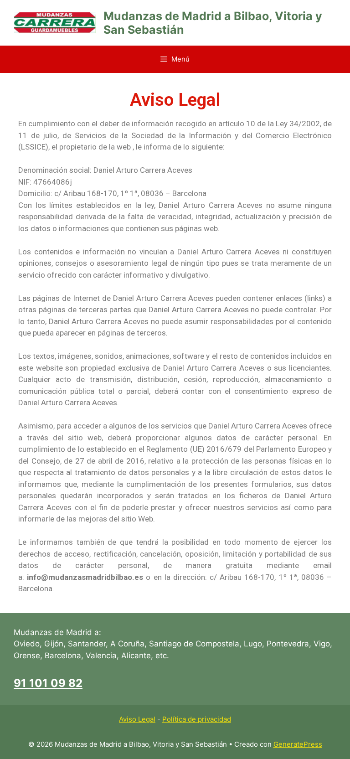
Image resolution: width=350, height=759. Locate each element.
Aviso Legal (137, 719)
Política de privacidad (196, 719)
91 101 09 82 (48, 683)
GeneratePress (297, 744)
